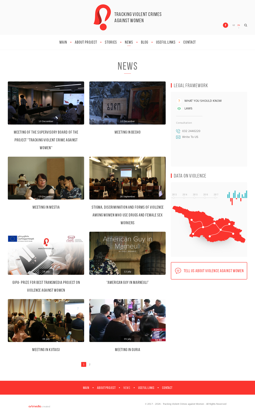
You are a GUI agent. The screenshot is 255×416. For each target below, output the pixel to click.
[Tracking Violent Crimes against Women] (102, 17)
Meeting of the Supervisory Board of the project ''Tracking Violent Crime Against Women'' (46, 140)
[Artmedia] (35, 406)
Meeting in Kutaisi (46, 349)
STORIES (111, 42)
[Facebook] (225, 25)
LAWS (188, 108)
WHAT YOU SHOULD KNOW (203, 100)
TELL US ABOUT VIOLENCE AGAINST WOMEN (214, 271)
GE (233, 25)
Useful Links (165, 42)
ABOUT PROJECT (86, 42)
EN (238, 25)
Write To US (190, 137)
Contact (189, 42)
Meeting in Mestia (46, 207)
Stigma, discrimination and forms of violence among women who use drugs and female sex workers (128, 215)
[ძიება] (245, 25)
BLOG (144, 42)
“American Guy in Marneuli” (128, 282)
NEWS (129, 42)
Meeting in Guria (127, 349)
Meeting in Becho (127, 132)
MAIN (63, 42)
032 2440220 (191, 131)
